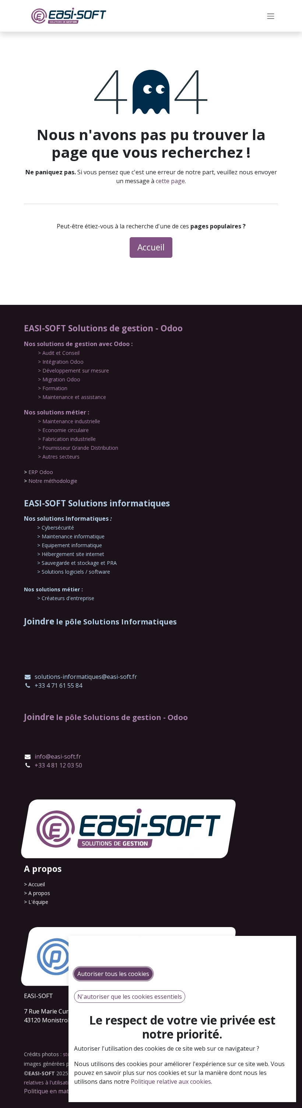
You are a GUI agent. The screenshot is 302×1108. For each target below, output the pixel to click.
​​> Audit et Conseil (59, 352)
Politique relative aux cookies (171, 1081)
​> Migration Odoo (59, 379)
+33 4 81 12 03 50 (58, 765)
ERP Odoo (40, 472)
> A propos (37, 893)
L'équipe (38, 901)
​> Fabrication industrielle (67, 438)
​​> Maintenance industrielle (69, 421)
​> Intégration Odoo (61, 361)
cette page (170, 181)
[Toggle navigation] (270, 16)
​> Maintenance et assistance (72, 396)
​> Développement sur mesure (73, 370)
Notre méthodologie (52, 480)
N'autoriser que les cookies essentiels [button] (129, 997)
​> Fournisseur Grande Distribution (78, 447)
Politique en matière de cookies (67, 1091)
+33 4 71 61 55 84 (58, 685)
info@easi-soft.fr (58, 756)
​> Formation (52, 388)
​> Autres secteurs (59, 456)
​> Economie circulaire (63, 430)
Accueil (151, 247)
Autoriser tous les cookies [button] (113, 974)
